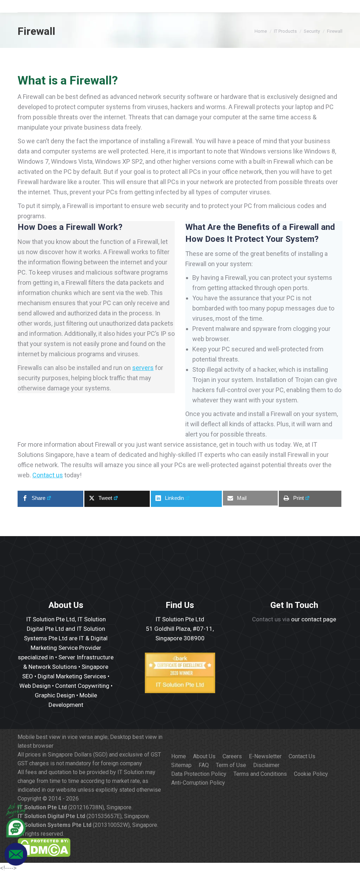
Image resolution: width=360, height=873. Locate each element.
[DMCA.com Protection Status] (44, 855)
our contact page (313, 619)
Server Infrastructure (86, 657)
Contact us (47, 475)
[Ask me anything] (16, 836)
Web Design (35, 685)
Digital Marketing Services (72, 676)
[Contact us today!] (16, 864)
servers (143, 367)
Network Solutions (52, 666)
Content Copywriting (82, 685)
